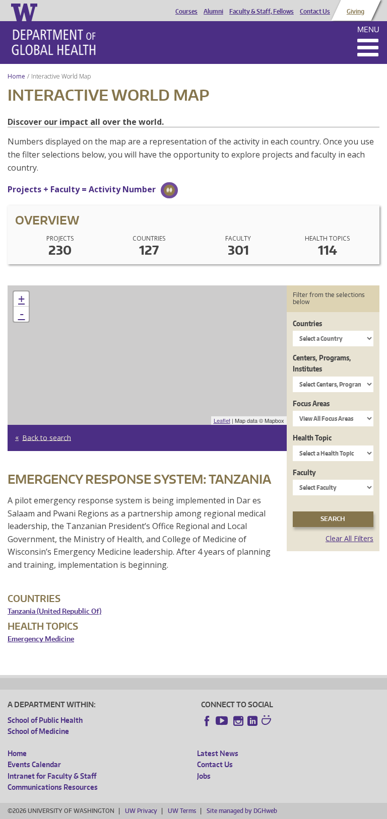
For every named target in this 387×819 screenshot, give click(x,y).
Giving (355, 12)
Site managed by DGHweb (242, 810)
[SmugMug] (268, 721)
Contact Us (315, 12)
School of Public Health (45, 720)
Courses (186, 12)
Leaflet (222, 420)
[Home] (53, 42)
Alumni (213, 12)
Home (16, 76)
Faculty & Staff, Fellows (261, 12)
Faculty (304, 472)
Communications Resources (53, 787)
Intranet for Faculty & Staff (52, 776)
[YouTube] (222, 721)
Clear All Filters (349, 538)
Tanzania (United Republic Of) (54, 611)
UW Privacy (141, 810)
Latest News (217, 753)
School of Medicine (38, 731)
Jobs (204, 776)
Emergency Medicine (41, 639)
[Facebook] (207, 721)
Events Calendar (34, 764)
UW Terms (182, 810)
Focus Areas (311, 403)
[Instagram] (238, 721)
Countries (307, 323)
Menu (368, 29)
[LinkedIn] (252, 721)
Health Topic (312, 437)
